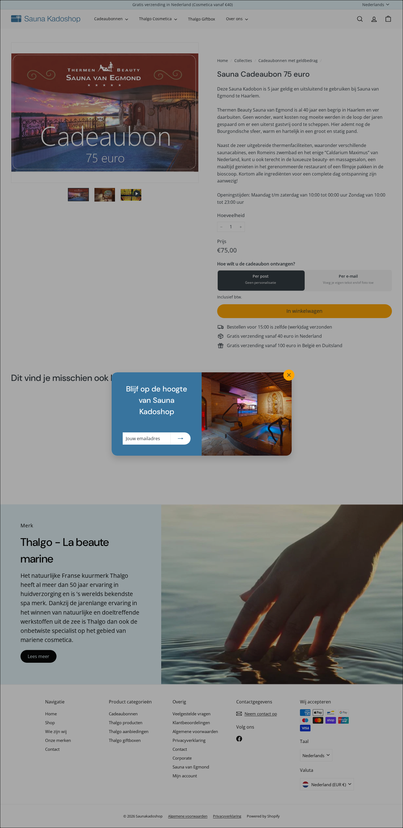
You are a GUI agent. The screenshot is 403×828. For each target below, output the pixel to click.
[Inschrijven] (181, 438)
